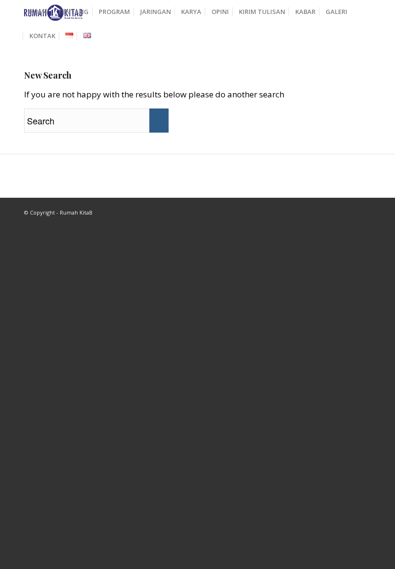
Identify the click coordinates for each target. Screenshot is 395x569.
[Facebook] (349, 210)
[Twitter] (363, 210)
